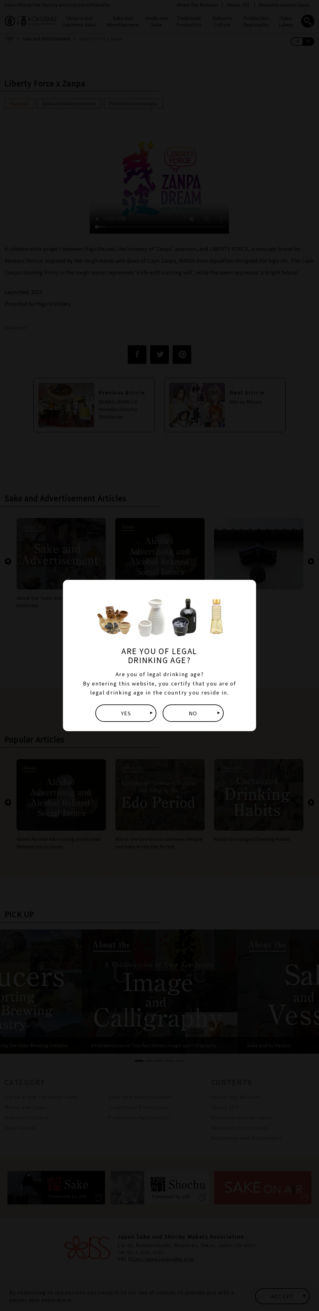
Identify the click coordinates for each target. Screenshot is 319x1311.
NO (193, 713)
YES (126, 713)
